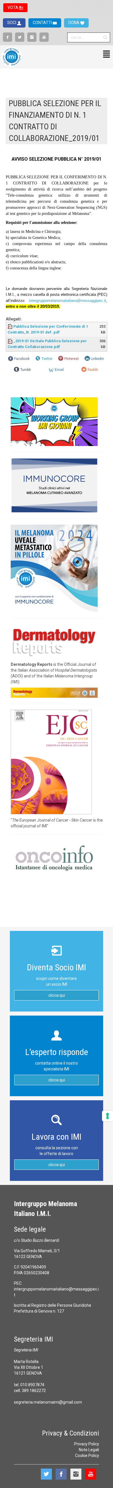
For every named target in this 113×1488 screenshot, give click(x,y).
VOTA (13, 7)
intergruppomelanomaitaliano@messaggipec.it (67, 300)
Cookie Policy (87, 1455)
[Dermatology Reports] (54, 641)
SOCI (12, 22)
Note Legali (89, 1449)
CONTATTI (43, 22)
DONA (74, 22)
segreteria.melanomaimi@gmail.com (48, 1402)
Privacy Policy (86, 1444)
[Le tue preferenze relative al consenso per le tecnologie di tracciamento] (107, 1115)
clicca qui (56, 995)
